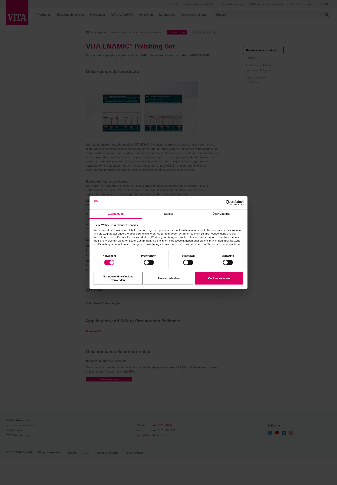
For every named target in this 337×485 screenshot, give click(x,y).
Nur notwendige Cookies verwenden (118, 278)
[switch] (149, 262)
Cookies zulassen (219, 278)
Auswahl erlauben (168, 278)
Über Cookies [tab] (221, 213)
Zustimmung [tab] (116, 213)
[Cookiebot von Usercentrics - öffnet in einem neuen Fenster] (228, 202)
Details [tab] (168, 213)
